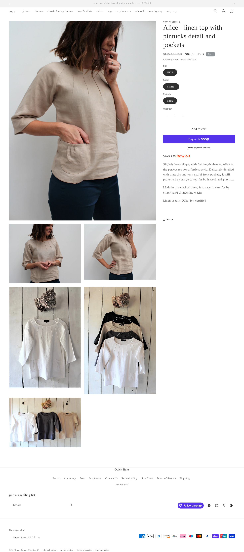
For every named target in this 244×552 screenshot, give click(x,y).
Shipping (167, 59)
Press (82, 478)
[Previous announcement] (10, 3)
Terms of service (84, 550)
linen (170, 100)
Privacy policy (66, 550)
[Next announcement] (234, 3)
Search (56, 478)
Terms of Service (166, 478)
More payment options (199, 148)
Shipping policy (102, 550)
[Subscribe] (71, 505)
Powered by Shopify (30, 550)
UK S (170, 72)
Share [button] (169, 219)
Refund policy (130, 478)
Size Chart (147, 478)
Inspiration (95, 478)
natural (171, 86)
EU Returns (122, 484)
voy (19, 550)
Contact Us (111, 478)
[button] (123, 11)
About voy (70, 478)
